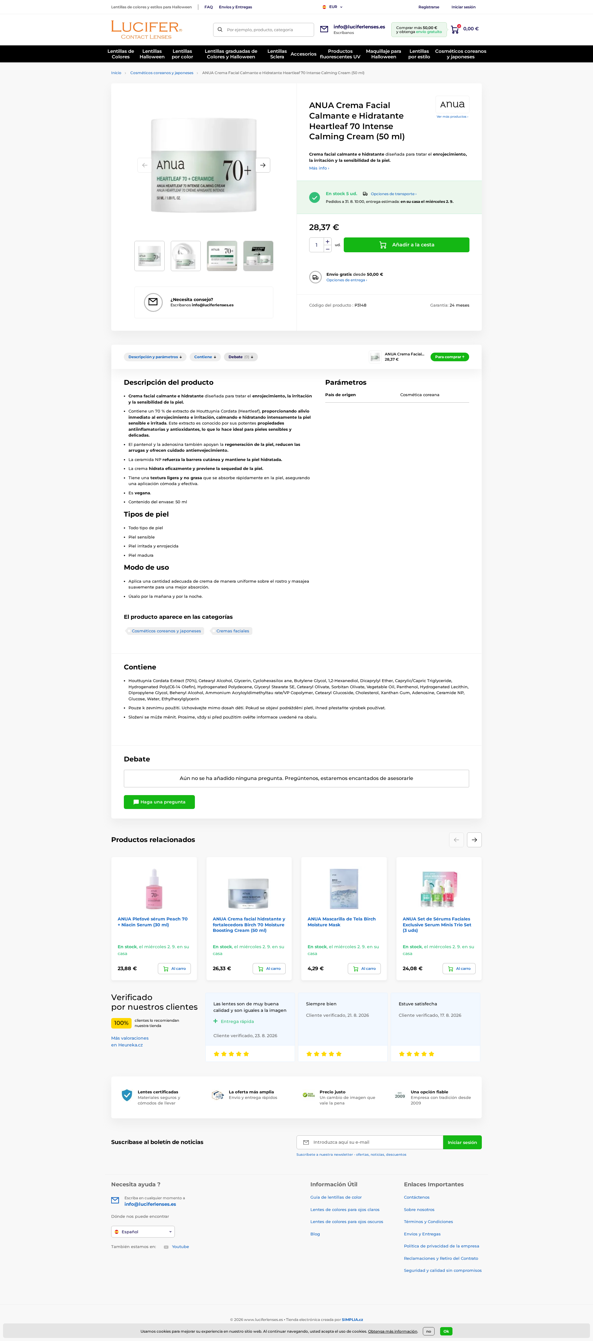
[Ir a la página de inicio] (146, 29)
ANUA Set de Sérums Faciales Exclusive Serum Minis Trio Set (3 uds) (437, 924)
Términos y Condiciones (428, 1221)
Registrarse (428, 7)
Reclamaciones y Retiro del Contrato (441, 1258)
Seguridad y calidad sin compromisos (443, 1270)
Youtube (180, 1246)
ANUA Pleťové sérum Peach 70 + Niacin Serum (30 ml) (153, 921)
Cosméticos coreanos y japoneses (161, 72)
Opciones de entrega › (346, 280)
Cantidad (316, 245)
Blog (315, 1233)
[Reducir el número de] (327, 249)
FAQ (208, 7)
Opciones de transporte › (394, 193)
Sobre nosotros (419, 1209)
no (428, 1331)
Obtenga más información (392, 1331)
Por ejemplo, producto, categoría (260, 29)
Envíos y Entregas (235, 7)
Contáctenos (417, 1197)
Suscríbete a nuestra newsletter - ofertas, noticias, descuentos (351, 1154)
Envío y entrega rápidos (253, 1097)
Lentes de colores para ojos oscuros (346, 1221)
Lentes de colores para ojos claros (345, 1209)
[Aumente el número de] (327, 241)
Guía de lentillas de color (336, 1197)
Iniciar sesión (464, 7)
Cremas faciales (233, 630)
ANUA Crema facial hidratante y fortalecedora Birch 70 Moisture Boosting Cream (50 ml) (249, 924)
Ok (446, 1331)
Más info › (319, 168)
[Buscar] (220, 30)
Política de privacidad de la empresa (441, 1245)
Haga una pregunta (162, 802)
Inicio (116, 72)
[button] (262, 165)
